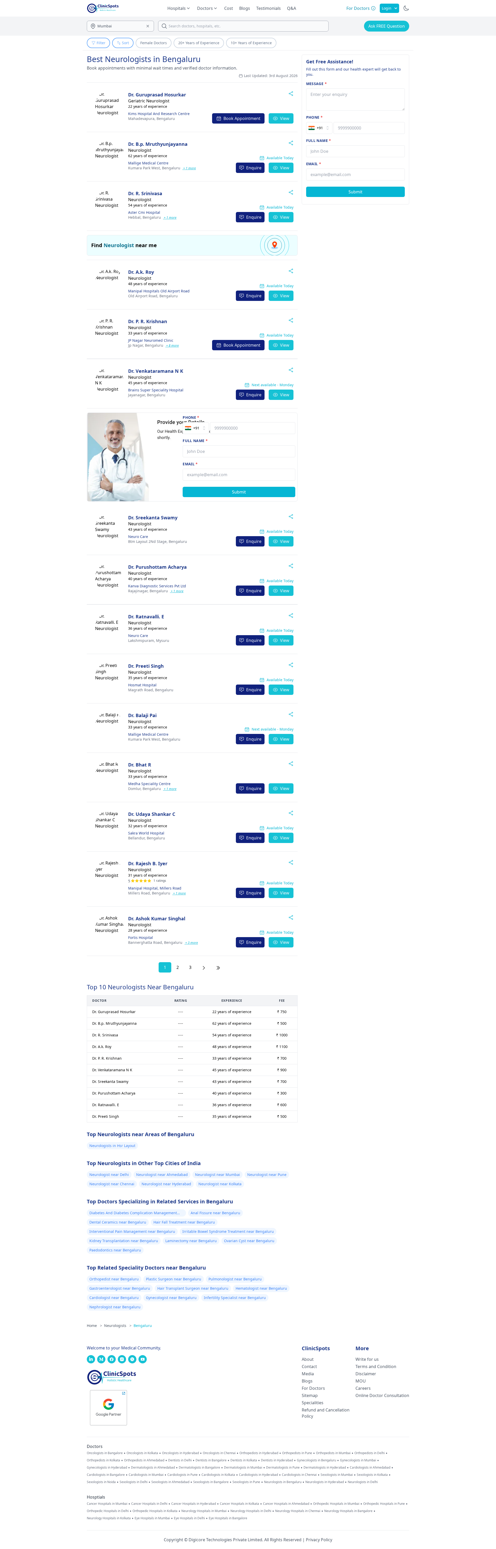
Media (308, 1374)
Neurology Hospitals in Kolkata (109, 1518)
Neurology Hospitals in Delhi (250, 1511)
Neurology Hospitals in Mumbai (204, 1511)
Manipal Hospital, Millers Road (154, 888)
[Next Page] (204, 967)
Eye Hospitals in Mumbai (152, 1518)
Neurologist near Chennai (111, 1183)
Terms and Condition (375, 1366)
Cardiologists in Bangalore (106, 1475)
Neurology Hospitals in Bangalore (348, 1511)
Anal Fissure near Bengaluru (215, 1212)
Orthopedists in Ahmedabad (144, 1460)
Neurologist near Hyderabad (166, 1183)
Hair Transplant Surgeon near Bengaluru (192, 1288)
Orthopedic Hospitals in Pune (384, 1504)
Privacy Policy (319, 1540)
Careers (363, 1388)
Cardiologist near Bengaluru (114, 1297)
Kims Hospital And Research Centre (159, 113)
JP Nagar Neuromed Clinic (150, 340)
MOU (360, 1381)
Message (316, 83)
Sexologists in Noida (101, 1482)
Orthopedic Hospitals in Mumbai (336, 1504)
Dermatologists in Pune (283, 1468)
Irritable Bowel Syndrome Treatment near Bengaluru (228, 1231)
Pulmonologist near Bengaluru (235, 1279)
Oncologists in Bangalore (105, 1453)
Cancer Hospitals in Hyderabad (193, 1504)
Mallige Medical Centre (148, 163)
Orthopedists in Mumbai (333, 1453)
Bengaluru (151, 118)
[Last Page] (218, 967)
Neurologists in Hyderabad (324, 1482)
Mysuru (148, 640)
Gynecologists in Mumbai (358, 1460)
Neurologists (117, 1325)
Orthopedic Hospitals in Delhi (108, 1511)
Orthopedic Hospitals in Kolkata (155, 1511)
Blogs (244, 8)
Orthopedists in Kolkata (103, 1460)
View (284, 118)
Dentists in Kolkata (243, 1460)
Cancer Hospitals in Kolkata (239, 1504)
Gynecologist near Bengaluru (171, 1297)
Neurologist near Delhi (109, 1174)
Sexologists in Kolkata (372, 1475)
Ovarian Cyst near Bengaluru (249, 1240)
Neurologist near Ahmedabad (162, 1174)
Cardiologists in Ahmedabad (370, 1468)
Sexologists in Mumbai (337, 1475)
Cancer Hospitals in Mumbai (107, 1504)
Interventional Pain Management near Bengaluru (132, 1231)
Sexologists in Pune (246, 1482)
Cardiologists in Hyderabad (258, 1475)
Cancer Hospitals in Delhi (149, 1504)
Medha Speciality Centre (149, 783)
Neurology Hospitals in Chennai (297, 1511)
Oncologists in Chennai (219, 1453)
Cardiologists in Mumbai (146, 1475)
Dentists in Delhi (180, 1460)
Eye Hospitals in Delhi (189, 1518)
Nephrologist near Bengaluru (115, 1306)
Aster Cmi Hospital (144, 212)
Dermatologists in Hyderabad (325, 1468)
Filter (101, 42)
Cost (228, 8)
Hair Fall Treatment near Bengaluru (184, 1222)
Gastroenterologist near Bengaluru (119, 1288)
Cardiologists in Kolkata (218, 1475)
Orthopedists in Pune (297, 1453)
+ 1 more (189, 168)
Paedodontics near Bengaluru (115, 1250)
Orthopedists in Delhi (369, 1453)
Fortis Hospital (140, 937)
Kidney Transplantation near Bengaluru (123, 1240)
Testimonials (268, 8)
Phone (191, 417)
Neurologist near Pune (266, 1174)
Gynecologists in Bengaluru (316, 1460)
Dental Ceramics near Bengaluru (117, 1222)
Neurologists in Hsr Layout (112, 1145)
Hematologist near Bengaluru (261, 1288)
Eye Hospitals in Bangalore (228, 1518)
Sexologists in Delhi (134, 1482)
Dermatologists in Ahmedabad (153, 1468)
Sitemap (310, 1395)
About (308, 1359)
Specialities (312, 1403)
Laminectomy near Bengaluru (191, 1240)
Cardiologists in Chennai (299, 1475)
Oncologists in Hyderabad (180, 1453)
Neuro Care (138, 536)
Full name (195, 440)
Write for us (367, 1359)
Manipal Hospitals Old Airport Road (159, 290)
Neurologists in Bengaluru (282, 1482)
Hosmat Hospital (142, 684)
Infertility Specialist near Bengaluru (235, 1297)
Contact (309, 1366)
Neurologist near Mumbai (217, 1174)
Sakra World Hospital (146, 833)
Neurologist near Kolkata (220, 1183)
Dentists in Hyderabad (277, 1460)
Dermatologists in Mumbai (243, 1468)
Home (94, 1325)
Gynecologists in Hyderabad (107, 1468)
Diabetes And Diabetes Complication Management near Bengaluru (133, 1213)
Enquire (253, 168)
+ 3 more (191, 942)
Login (386, 8)
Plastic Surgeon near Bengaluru (173, 1279)
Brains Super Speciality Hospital (155, 390)
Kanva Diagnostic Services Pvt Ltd (157, 585)
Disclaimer (365, 1374)
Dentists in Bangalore (211, 1460)
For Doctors (313, 1388)
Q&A (291, 8)
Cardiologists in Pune (182, 1475)
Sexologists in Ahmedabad (170, 1482)
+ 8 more (172, 345)
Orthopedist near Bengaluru (114, 1279)
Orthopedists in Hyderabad (258, 1453)
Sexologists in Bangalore (211, 1482)
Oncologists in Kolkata (142, 1453)
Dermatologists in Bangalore (199, 1468)
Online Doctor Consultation (382, 1395)
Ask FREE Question (386, 26)
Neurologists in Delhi (363, 1482)
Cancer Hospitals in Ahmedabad (286, 1504)
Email (190, 463)
